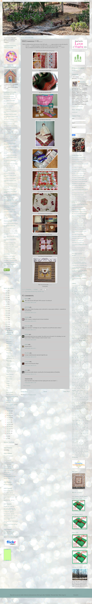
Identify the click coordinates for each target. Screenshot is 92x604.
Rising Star (77, 409)
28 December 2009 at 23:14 (30, 329)
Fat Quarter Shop (84, 343)
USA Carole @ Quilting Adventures (79, 223)
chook (26, 370)
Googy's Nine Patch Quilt (9, 470)
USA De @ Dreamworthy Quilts (78, 225)
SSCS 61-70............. (10, 339)
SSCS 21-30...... (9, 348)
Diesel (85, 332)
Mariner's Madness (84, 381)
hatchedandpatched (75, 363)
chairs (81, 307)
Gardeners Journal (76, 356)
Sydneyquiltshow (75, 442)
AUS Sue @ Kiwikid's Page (77, 187)
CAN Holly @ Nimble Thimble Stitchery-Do (10, 186)
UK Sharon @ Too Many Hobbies (11, 231)
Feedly (73, 345)
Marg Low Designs (76, 381)
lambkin (77, 370)
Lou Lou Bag (85, 375)
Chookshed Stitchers (84, 315)
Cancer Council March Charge (78, 304)
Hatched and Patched (80, 362)
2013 (6, 319)
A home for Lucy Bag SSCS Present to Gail (9, 518)
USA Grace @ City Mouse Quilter (11, 247)
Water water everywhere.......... (10, 361)
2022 (6, 299)
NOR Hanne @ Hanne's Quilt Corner (10, 212)
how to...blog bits (80, 365)
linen (78, 373)
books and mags (81, 302)
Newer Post (24, 391)
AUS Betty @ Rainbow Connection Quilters (8, 106)
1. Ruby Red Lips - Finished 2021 (79, 258)
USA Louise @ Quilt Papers (9, 258)
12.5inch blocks (75, 285)
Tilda (78, 447)
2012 (6, 322)
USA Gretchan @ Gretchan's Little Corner (79, 231)
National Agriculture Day (82, 388)
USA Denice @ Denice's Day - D (79, 227)
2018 (6, 308)
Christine (27, 317)
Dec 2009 (9, 330)
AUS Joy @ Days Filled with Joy (10, 132)
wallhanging (86, 451)
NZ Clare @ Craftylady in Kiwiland (9, 217)
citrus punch (84, 323)
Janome (73, 366)
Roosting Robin (85, 409)
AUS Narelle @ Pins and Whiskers (11, 163)
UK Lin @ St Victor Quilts (9, 229)
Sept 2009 (9, 415)
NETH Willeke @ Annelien (9, 209)
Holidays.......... (9, 387)
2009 (6, 328)
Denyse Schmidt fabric (83, 331)
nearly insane (86, 390)
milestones (84, 382)
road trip (80, 409)
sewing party (75, 423)
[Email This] (43, 289)
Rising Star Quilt (7, 474)
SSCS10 (73, 435)
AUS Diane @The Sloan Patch (10, 114)
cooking (73, 326)
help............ (8, 390)
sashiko (78, 415)
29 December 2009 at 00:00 (30, 339)
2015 (6, 315)
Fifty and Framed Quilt (8, 456)
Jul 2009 (8, 420)
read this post (74, 112)
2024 (6, 295)
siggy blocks (83, 424)
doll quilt (76, 334)
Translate (81, 78)
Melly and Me (79, 382)
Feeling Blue (77, 345)
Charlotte (73, 309)
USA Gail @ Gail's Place (9, 244)
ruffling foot (82, 412)
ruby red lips (74, 412)
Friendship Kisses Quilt (8, 462)
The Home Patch (85, 444)
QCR (77, 403)
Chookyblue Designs (83, 318)
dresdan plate (82, 335)
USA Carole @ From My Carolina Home (11, 237)
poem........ (8, 400)
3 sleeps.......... (9, 383)
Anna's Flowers (78, 290)
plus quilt (82, 400)
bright (76, 303)
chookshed (74, 312)
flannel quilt (78, 346)
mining (77, 384)
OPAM (84, 394)
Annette (83, 290)
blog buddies (83, 296)
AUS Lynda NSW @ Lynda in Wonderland (10, 144)
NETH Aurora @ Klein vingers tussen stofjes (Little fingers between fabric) (10, 206)
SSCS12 (80, 435)
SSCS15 (73, 436)
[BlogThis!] (44, 289)
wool (81, 454)
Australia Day (80, 291)
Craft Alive (80, 328)
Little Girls (81, 373)
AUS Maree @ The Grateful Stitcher (9, 152)
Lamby (80, 370)
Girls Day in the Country (80, 356)
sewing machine (80, 421)
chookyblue (74, 318)
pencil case (77, 397)
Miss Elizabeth (82, 384)
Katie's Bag (79, 369)
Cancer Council (85, 303)
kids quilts (86, 369)
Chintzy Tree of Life (80, 310)
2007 (6, 438)
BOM (79, 300)
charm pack (77, 309)
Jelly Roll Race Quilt (78, 367)
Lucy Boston (75, 376)
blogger (87, 297)
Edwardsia (76, 337)
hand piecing (79, 360)
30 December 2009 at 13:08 (30, 382)
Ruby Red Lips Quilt (8, 484)
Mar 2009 (9, 428)
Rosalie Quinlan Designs (76, 411)
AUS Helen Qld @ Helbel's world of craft (11, 117)
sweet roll (82, 441)
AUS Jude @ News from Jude (10, 134)
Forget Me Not (85, 348)
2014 (6, 317)
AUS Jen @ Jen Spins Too (9, 123)
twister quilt (74, 450)
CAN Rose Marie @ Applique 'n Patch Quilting (80, 205)
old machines (80, 394)
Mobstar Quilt (7, 472)
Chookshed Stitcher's (75, 315)
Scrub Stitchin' (81, 417)
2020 (6, 304)
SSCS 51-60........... (10, 341)
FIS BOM (74, 346)
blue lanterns (85, 299)
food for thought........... (11, 392)
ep (80, 338)
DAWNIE (27, 307)
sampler (86, 414)
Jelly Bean (77, 366)
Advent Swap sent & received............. (10, 364)
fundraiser (84, 352)
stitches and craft (81, 439)
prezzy (83, 402)
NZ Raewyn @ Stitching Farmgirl (11, 223)
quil (80, 405)
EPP (82, 338)
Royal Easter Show (85, 411)
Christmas (77, 321)
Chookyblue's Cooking (76, 319)
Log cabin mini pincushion (9, 494)
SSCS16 (76, 436)
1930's (79, 285)
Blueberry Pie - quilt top (9, 506)
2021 (6, 302)
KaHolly (27, 334)
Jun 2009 (9, 422)
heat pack (82, 363)
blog (74, 296)
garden (86, 354)
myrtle (87, 385)
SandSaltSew (74, 415)
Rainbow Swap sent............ (11, 408)
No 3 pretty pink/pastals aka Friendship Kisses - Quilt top (10, 509)
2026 (6, 290)
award (85, 291)
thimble (87, 445)
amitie (82, 287)
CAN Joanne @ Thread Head (10, 189)
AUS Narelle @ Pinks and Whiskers (79, 185)
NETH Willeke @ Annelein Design (79, 211)
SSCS (79, 433)
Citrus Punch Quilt (8, 464)
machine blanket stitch (76, 378)
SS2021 (76, 432)
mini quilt (74, 384)
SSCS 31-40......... (10, 345)
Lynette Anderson (85, 376)
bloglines (73, 299)
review (73, 409)
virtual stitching (80, 451)
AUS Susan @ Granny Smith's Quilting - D (80, 190)
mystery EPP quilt (75, 386)
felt (80, 345)
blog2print (83, 297)
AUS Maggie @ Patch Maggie (10, 150)
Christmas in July (84, 321)
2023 (6, 297)
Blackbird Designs (83, 294)
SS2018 (86, 430)
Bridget (73, 303)
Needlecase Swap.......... (11, 356)
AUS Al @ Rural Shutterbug (10, 98)
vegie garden (85, 450)
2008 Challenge (84, 285)
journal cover (74, 369)
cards (81, 306)
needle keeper (75, 391)
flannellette (83, 346)
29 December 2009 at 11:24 (30, 374)
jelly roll (81, 366)
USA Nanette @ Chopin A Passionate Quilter (79, 245)
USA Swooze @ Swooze (9, 262)
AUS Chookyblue (7, 109)
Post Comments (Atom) (31, 394)
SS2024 (86, 432)
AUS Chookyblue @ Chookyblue (79, 159)
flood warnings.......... (10, 378)
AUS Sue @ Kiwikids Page (9, 173)
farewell (73, 340)
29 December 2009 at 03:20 (30, 357)
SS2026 (76, 433)
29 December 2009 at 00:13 (30, 348)
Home (45, 391)
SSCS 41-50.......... (10, 343)
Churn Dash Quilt (7, 466)
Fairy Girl (86, 338)
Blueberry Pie (74, 300)
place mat (73, 400)
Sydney (87, 441)
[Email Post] (41, 289)
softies (84, 429)
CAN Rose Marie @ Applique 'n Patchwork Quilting (10, 195)
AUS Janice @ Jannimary (9, 119)
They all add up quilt (81, 445)
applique (75, 291)
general (82, 355)
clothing (79, 325)
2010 (6, 326)
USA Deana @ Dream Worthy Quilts (10, 240)
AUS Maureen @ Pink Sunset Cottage (10, 161)
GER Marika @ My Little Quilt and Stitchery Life (10, 200)
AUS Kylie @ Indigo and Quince (10, 138)
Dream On (78, 335)
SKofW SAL (85, 427)
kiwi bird (73, 370)
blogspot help (79, 299)
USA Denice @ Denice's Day (10, 242)
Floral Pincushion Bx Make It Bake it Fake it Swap (10, 532)
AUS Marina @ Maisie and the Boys (10, 158)
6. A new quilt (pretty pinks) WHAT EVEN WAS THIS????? (79, 271)
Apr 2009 (9, 426)
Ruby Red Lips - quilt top (9, 500)
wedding (73, 452)
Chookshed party (75, 313)
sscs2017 (80, 436)
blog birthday (78, 296)
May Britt (27, 353)
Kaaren (26, 298)
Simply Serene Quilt (80, 426)
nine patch (78, 393)
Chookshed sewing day (83, 313)
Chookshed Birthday (82, 312)
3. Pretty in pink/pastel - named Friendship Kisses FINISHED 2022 (79, 262)
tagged (85, 442)
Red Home (74, 408)
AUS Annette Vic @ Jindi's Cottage (9, 101)
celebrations (77, 307)
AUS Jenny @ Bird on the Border (11, 128)
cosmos (77, 326)
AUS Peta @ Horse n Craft (9, 168)
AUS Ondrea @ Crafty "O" (9, 166)
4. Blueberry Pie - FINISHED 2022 (79, 265)
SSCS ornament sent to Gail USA (11, 515)
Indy (85, 364)
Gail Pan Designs (81, 353)
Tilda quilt (82, 447)
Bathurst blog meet (81, 293)
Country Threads (75, 328)
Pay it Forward (81, 396)
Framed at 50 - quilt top (9, 511)
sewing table (81, 423)
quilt (82, 405)
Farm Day (77, 340)
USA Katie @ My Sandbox (9, 256)
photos (81, 397)
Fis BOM (86, 345)
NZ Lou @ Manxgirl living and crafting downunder (10, 221)
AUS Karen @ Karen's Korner (10, 136)
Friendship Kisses (79, 352)
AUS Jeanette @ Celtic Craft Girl (11, 121)
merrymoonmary (69, 595)
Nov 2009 (9, 411)
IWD (87, 364)
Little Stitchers (80, 375)
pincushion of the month (76, 399)
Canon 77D (78, 306)
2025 (6, 293)
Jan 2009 (9, 433)
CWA (84, 329)
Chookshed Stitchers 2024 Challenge (80, 316)
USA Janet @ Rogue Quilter (9, 249)
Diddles (82, 332)
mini (87, 382)
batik (87, 293)
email (83, 337)
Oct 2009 (9, 413)
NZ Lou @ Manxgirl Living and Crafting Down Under (78, 216)
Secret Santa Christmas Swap (31, 291)
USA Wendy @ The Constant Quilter (10, 265)
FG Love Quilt (7, 458)
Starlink (87, 436)
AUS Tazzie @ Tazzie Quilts (10, 178)
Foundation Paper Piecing (77, 349)
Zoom (77, 456)
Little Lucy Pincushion (8, 490)
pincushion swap (84, 399)
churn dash (86, 322)
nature (74, 390)
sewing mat (86, 421)
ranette (26, 344)
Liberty (73, 373)
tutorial (84, 448)
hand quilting (85, 360)
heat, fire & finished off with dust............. (12, 397)
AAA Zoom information (9, 96)
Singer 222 (86, 426)
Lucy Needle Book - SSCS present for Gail (11, 521)
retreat (86, 408)
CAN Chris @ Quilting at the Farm (10, 181)
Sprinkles (82, 430)
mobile (87, 384)
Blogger (80, 595)
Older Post (66, 391)
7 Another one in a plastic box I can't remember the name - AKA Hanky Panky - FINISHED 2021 (79, 275)
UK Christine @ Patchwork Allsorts (9, 226)
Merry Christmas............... (11, 374)
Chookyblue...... (83, 82)
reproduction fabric (81, 408)
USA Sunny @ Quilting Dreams (78, 248)
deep (77, 331)
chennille (81, 309)
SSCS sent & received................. (10, 368)
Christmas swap (80, 322)
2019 (6, 306)
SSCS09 (39, 291)
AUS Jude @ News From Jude (78, 175)
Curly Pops (77, 329)
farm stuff (82, 340)
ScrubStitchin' (82, 418)
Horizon (86, 363)
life (75, 373)
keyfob (83, 369)
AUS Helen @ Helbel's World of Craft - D (80, 164)
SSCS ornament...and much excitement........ (12, 405)
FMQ (81, 348)
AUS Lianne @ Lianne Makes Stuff (10, 140)
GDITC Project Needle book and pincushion (10, 525)
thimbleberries (74, 447)
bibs (75, 294)
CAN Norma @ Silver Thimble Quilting (10, 192)
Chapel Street (85, 307)
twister (87, 448)
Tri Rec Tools (80, 448)
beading (73, 294)
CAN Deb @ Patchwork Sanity (78, 199)
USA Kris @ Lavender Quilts (78, 240)
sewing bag (86, 420)
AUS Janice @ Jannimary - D (78, 167)
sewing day (74, 421)
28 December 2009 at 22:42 (30, 312)
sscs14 (87, 435)
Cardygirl (27, 361)
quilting (80, 406)
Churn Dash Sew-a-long (77, 323)
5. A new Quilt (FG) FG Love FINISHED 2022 (78, 268)
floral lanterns (77, 348)
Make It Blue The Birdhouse (82, 379)
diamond (79, 332)
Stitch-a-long (74, 438)
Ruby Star (78, 412)
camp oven (80, 303)
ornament (76, 396)
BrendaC (86, 301)
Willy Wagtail (85, 452)
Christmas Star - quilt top (9, 513)
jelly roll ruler (85, 367)
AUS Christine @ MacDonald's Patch (10, 111)
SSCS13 (84, 435)
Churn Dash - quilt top (8, 492)
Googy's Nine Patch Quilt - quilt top (10, 497)
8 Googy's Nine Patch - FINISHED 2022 (79, 279)
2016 (6, 313)
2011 (6, 324)
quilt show (75, 406)
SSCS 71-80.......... (10, 337)
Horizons (73, 364)
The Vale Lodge (75, 445)
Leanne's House (85, 372)
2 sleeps (8, 381)
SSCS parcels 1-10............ (11, 358)
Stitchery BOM (75, 439)
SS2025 (73, 433)
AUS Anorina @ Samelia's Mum (10, 103)
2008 (6, 436)
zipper (73, 455)
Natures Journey (80, 390)
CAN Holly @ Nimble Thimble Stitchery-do (78, 201)
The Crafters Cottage (77, 444)
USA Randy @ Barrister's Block (10, 260)
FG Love (83, 345)
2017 (6, 311)
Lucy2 (80, 376)
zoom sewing (82, 456)
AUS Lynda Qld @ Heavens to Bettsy (10, 147)
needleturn (84, 391)
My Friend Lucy (82, 385)
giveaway (86, 357)
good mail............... (10, 402)
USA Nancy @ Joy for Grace (78, 242)
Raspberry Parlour (85, 406)
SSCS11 (77, 435)
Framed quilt (84, 349)
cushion (81, 329)
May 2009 (9, 424)
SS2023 (83, 432)
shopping (78, 425)
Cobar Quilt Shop (85, 325)
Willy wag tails (79, 452)
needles (80, 391)
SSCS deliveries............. (11, 394)
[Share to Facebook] (47, 289)
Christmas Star (74, 322)
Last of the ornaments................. (11, 353)
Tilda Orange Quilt (8, 460)
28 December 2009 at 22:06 (30, 302)
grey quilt (83, 359)
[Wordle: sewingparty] (77, 492)
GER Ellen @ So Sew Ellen (9, 197)
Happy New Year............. (11, 332)
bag (75, 293)
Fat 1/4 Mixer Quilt (82, 342)
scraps (75, 417)
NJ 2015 (83, 393)
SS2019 (73, 432)
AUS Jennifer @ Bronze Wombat (10, 125)
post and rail (78, 402)
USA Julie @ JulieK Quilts (9, 251)
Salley (85, 412)
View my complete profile (77, 106)
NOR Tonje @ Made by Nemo (10, 215)
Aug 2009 (9, 417)
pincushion (86, 397)
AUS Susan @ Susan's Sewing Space (10, 176)
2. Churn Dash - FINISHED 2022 (79, 260)
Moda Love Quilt (75, 385)
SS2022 (79, 432)
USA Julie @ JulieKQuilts (77, 238)
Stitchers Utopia (80, 438)
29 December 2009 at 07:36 (30, 365)
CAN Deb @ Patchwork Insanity (10, 183)
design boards (74, 332)
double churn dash (81, 334)
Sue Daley (86, 439)
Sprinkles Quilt (7, 478)
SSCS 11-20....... (9, 350)
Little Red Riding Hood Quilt (10, 476)
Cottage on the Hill (83, 326)
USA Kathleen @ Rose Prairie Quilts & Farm (10, 253)
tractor (76, 448)
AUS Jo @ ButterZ (8, 130)
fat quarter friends (77, 343)
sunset (73, 441)
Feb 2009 (9, 431)
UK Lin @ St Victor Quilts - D (78, 221)
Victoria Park (74, 451)
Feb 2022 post (75, 70)
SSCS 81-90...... (9, 334)
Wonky (73, 454)
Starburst (83, 436)
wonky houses (77, 454)
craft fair (84, 328)
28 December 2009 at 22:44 (30, 321)
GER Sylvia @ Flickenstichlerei (10, 203)
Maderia (75, 379)
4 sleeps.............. (9, 385)
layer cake (80, 372)
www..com (7, 549)
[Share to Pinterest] (48, 289)
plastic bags (78, 400)
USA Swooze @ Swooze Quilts (78, 250)
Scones (81, 415)
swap (43, 291)
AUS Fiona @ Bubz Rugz (77, 161)
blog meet (78, 297)
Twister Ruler (80, 450)
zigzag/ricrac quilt (85, 454)
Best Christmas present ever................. (11, 371)
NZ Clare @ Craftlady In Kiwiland (79, 213)
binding (78, 294)
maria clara (27, 326)
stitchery (86, 438)
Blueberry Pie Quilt (8, 468)
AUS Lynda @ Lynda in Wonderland (79, 181)
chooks (86, 310)
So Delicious (80, 429)
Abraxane (79, 287)
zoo (75, 455)
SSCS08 (82, 433)
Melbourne (74, 382)
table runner (81, 442)
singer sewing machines (76, 427)
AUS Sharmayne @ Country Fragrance (9, 170)
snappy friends (75, 429)
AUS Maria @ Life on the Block (10, 155)
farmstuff (76, 342)
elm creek (79, 337)
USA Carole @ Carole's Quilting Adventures (10, 233)
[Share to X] (45, 289)
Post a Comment (27, 385)
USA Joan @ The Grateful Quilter (79, 236)
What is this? (7, 560)
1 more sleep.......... (10, 376)
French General (81, 350)
